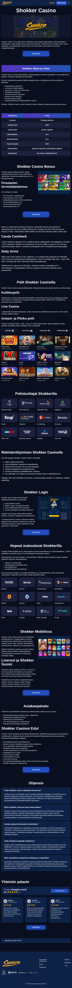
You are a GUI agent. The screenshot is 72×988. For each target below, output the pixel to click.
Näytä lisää (36, 927)
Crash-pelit (43, 330)
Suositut (8, 330)
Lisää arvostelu (59, 891)
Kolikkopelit (61, 330)
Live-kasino (26, 330)
